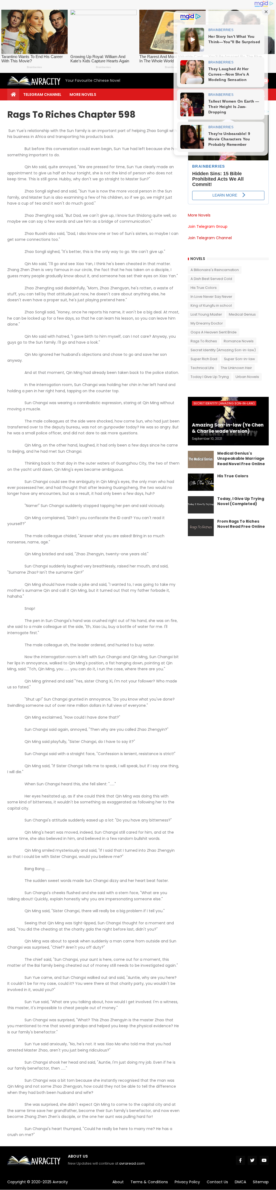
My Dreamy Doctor (207, 323)
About (118, 1182)
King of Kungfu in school (211, 305)
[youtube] (264, 1160)
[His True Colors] (201, 482)
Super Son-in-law (239, 358)
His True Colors (204, 287)
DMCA (240, 1182)
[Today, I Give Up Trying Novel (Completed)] (201, 504)
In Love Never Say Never (211, 296)
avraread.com (132, 1163)
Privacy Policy (187, 1182)
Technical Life (202, 367)
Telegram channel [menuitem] (42, 94)
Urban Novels (247, 376)
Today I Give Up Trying (210, 376)
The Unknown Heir (236, 367)
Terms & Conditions (149, 1182)
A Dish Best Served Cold (211, 278)
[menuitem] (13, 94)
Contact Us (217, 1182)
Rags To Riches (204, 341)
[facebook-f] (240, 1160)
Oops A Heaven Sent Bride (214, 332)
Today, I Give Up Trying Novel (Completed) (240, 501)
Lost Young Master (206, 314)
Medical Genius (242, 314)
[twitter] (252, 1160)
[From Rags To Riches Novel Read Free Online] (201, 527)
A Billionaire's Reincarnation (215, 269)
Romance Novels (239, 341)
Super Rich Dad (204, 358)
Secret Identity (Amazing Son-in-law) (223, 350)
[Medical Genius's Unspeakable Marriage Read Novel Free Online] (201, 459)
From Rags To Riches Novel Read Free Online (241, 524)
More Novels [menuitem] (83, 94)
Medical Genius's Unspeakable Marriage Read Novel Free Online (241, 458)
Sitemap (261, 1182)
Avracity (60, 1182)
